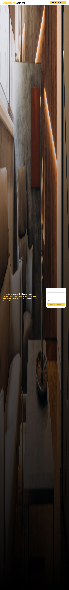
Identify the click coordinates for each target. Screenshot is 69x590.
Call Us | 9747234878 (58, 3)
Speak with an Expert (56, 304)
